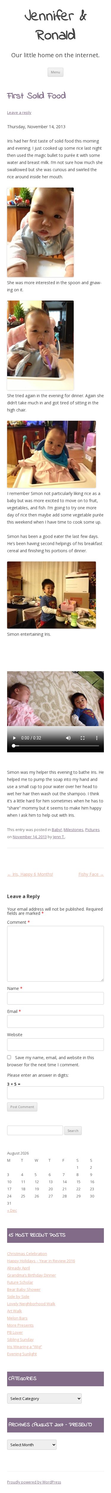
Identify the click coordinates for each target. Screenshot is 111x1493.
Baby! (57, 829)
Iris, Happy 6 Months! (30, 874)
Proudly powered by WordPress (34, 1482)
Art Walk (14, 1310)
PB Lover (15, 1332)
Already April (18, 1268)
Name (14, 988)
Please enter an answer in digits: (38, 1075)
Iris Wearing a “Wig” (24, 1346)
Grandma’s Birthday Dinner (31, 1275)
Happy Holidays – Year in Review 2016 (41, 1260)
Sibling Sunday (20, 1339)
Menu (55, 72)
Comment (18, 922)
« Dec (12, 1210)
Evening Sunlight (22, 1353)
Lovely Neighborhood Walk (31, 1303)
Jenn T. (59, 836)
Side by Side (18, 1296)
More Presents (20, 1325)
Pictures (92, 829)
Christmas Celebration (27, 1253)
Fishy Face (91, 874)
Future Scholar (20, 1282)
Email (14, 1011)
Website (14, 1034)
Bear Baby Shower (24, 1289)
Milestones (73, 829)
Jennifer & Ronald (56, 26)
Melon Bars (17, 1318)
